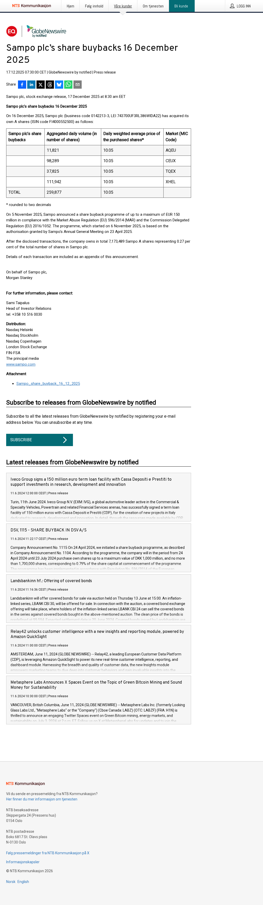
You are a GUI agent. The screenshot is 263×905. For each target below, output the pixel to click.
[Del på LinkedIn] (31, 85)
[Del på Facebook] (22, 85)
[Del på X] (40, 85)
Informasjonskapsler (23, 862)
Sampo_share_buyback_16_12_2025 (48, 383)
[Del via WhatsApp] (68, 85)
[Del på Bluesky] (59, 85)
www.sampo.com (20, 364)
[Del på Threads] (50, 85)
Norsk (10, 882)
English (23, 882)
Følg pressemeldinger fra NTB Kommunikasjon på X (47, 853)
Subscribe (21, 439)
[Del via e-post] (77, 85)
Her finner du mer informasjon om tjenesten (41, 799)
